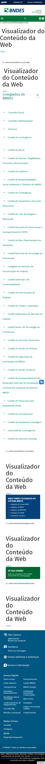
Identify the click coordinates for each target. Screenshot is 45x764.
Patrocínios (28, 699)
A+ (39, 14)
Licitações (27, 703)
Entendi (41, 763)
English (39, 10)
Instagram (8, 729)
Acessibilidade (37, 12)
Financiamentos (30, 679)
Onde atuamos (10, 683)
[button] (2, 52)
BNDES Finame (29, 687)
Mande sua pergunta (17, 641)
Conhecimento (29, 713)
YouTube (7, 725)
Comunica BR (17, 2)
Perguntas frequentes (13, 737)
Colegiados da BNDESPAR (18, 510)
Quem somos (9, 679)
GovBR (4, 2)
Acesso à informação (34, 2)
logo (14, 10)
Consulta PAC (9, 709)
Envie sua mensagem (17, 651)
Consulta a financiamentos (10, 692)
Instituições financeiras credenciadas (29, 693)
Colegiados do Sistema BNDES (19, 504)
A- (41, 14)
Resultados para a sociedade (11, 698)
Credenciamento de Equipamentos (12, 704)
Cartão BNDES (29, 683)
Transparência (10, 687)
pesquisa (27, 576)
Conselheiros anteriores (17, 516)
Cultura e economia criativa (31, 708)
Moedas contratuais (12, 713)
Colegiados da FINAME (17, 513)
